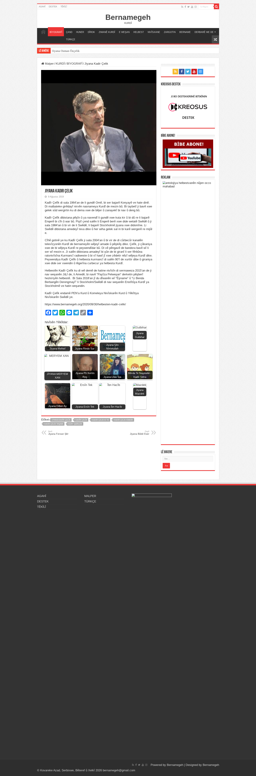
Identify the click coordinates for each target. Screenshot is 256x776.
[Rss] (182, 7)
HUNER (80, 32)
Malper (49, 63)
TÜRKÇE (70, 39)
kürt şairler (75, 424)
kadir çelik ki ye (100, 420)
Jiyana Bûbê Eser (139, 432)
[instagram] (195, 7)
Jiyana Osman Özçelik (66, 51)
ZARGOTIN (170, 32)
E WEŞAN (124, 32)
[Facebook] (185, 7)
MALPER (43, 31)
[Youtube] (192, 7)
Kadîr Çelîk (81, 420)
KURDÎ (60, 63)
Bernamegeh (128, 17)
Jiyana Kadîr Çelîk (61, 420)
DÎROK (91, 32)
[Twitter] (188, 7)
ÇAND (69, 32)
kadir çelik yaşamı (53, 424)
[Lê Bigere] (216, 6)
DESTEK (53, 6)
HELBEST (138, 32)
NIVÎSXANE (154, 32)
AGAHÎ (42, 6)
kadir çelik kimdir (123, 420)
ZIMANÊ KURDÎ (107, 32)
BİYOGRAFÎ (56, 32)
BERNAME (185, 32)
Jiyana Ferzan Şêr (58, 432)
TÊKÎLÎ (64, 6)
